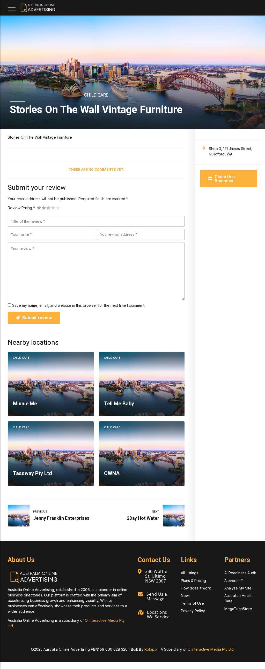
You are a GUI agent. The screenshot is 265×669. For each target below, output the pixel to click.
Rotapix (150, 649)
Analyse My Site (238, 588)
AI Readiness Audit (240, 573)
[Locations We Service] (140, 612)
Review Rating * (21, 208)
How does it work (196, 588)
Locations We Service (158, 614)
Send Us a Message (156, 596)
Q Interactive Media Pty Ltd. (211, 649)
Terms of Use (192, 603)
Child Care (96, 95)
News (185, 595)
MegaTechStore (238, 609)
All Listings (189, 573)
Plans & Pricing (193, 580)
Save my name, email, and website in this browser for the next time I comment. (78, 305)
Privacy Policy (193, 611)
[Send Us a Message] (140, 594)
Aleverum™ (233, 580)
